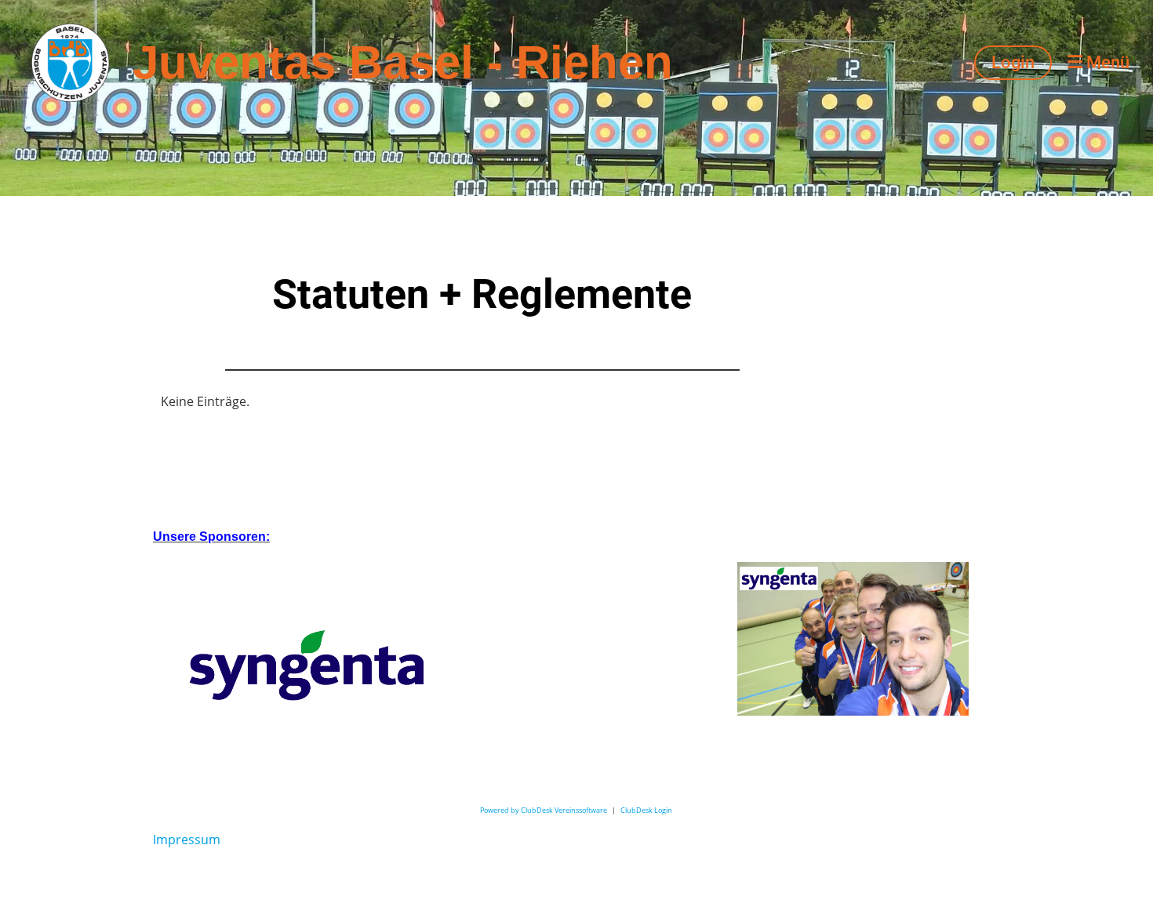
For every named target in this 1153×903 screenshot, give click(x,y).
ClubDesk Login (646, 810)
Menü (1105, 62)
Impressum (186, 839)
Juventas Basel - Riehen (403, 62)
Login (1013, 62)
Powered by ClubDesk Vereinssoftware (543, 810)
